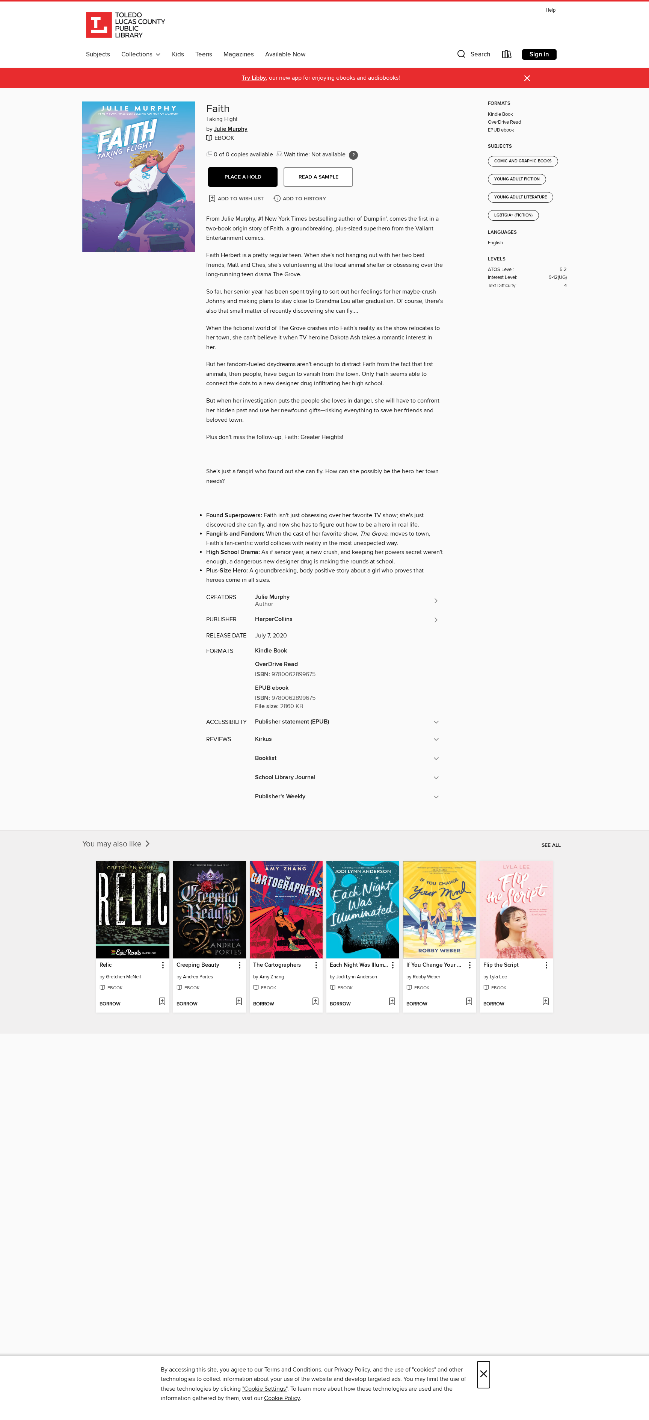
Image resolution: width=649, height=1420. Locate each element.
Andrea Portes (198, 977)
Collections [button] (138, 54)
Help (550, 10)
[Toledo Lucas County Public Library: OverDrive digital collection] (125, 26)
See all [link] (551, 845)
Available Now (285, 54)
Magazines (238, 54)
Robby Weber (426, 977)
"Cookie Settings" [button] (264, 1389)
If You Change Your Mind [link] (435, 965)
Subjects (98, 54)
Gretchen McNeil (123, 977)
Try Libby (254, 78)
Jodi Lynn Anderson (356, 977)
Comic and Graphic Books (523, 161)
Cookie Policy (282, 1398)
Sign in (539, 54)
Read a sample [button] (318, 177)
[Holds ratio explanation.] (353, 155)
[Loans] (507, 55)
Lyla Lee (498, 977)
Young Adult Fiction (517, 179)
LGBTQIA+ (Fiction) (513, 215)
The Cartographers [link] (277, 965)
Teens (203, 54)
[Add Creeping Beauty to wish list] (238, 1002)
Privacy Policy (352, 1369)
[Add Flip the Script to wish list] (545, 1002)
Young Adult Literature (520, 197)
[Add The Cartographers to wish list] (315, 1002)
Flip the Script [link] (501, 965)
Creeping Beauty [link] (198, 965)
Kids (178, 54)
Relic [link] (106, 965)
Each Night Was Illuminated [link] (359, 965)
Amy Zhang (272, 977)
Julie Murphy (231, 129)
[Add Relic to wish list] (162, 1002)
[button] (473, 55)
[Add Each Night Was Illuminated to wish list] (392, 1002)
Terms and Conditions (292, 1369)
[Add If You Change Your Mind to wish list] (469, 1002)
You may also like (112, 844)
